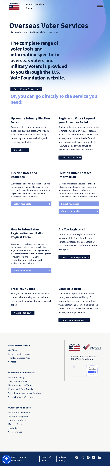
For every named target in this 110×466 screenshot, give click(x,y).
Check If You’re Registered (74, 257)
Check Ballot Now (22, 312)
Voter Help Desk (15, 431)
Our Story (12, 350)
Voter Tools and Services (19, 412)
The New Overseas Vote (19, 357)
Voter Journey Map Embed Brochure (22, 393)
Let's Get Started (70, 157)
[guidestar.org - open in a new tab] (78, 371)
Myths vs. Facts (15, 424)
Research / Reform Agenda (20, 389)
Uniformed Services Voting (20, 385)
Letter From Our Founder (19, 354)
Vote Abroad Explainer (18, 416)
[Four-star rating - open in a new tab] (92, 371)
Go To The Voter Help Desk (74, 320)
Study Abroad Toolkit (18, 381)
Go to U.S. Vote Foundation (26, 89)
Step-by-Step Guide (17, 420)
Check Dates (19, 150)
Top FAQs (12, 428)
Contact (12, 361)
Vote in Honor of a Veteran (20, 396)
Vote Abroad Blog (16, 377)
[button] (6, 459)
